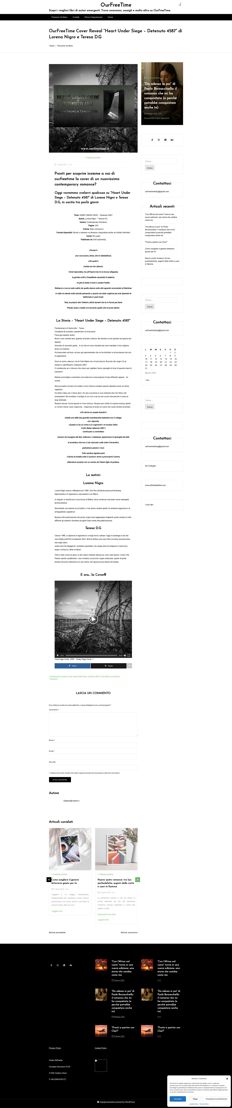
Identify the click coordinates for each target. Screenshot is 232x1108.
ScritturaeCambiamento (153, 118)
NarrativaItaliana (166, 113)
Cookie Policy (193, 1104)
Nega (195, 1099)
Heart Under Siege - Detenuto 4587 (86, 676)
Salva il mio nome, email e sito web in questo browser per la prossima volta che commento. (85, 773)
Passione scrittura (94, 157)
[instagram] (159, 140)
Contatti (76, 17)
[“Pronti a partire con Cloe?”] (101, 1032)
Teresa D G (54, 679)
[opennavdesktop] (180, 4)
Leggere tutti (57, 920)
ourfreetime (115, 676)
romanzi (123, 911)
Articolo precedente (57, 932)
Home (110, 17)
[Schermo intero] (129, 655)
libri (112, 911)
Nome (52, 740)
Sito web (52, 762)
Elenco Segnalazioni (93, 17)
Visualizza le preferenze (216, 1099)
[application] (93, 619)
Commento (54, 710)
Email (51, 751)
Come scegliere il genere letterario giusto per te (159, 250)
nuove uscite (56, 914)
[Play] (58, 655)
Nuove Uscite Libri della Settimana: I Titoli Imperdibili (114, 881)
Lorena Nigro (105, 676)
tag (63, 914)
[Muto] (125, 655)
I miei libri (149, 504)
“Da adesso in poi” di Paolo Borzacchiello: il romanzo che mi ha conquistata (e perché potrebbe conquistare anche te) (160, 230)
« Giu (147, 380)
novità (116, 911)
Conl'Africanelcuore (151, 113)
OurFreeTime (116, 5)
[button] (227, 1078)
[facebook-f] (152, 140)
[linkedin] (165, 140)
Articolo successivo (129, 932)
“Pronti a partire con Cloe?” (156, 242)
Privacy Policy (204, 1104)
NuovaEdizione (150, 115)
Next (137, 879)
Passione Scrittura (59, 17)
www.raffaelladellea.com (155, 485)
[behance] (172, 140)
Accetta (177, 1099)
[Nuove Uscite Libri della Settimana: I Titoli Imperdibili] (116, 849)
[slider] (91, 655)
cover (70, 676)
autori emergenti (104, 911)
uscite (67, 914)
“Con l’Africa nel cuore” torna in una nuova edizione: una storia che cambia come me (161, 95)
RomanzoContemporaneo (166, 115)
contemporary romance (59, 676)
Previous (49, 879)
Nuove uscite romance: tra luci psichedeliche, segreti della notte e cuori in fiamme (69, 883)
